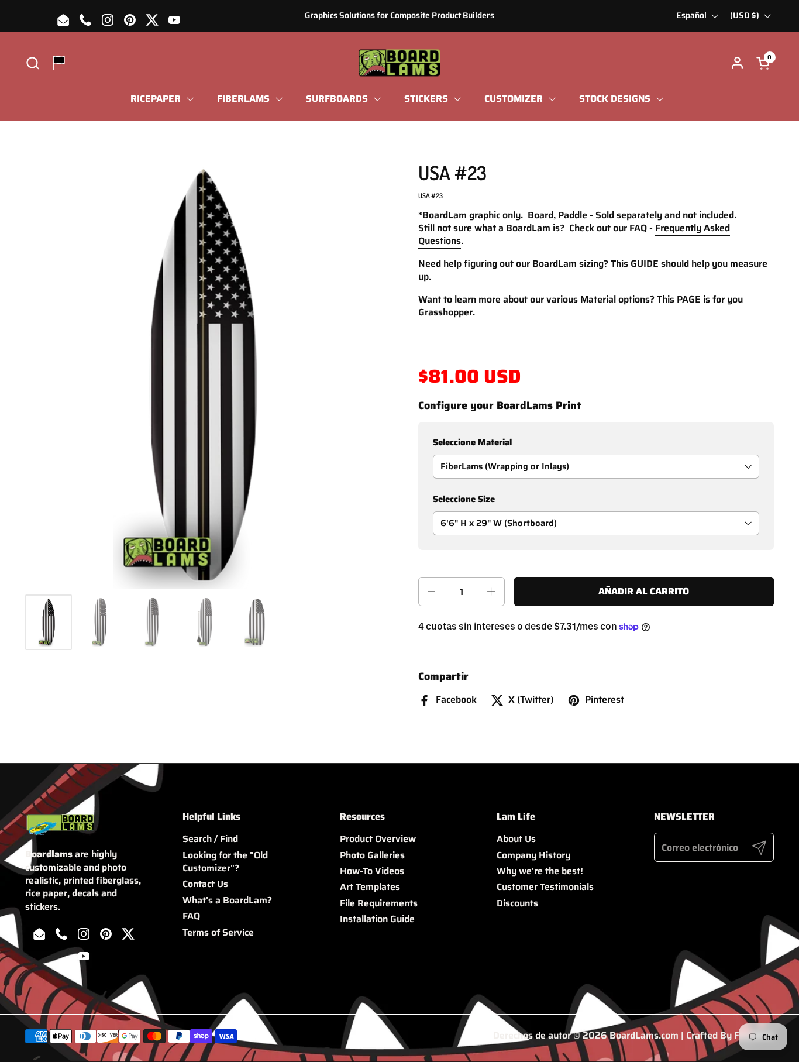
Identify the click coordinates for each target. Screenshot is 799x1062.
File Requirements (379, 903)
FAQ (191, 916)
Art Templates (370, 886)
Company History (533, 855)
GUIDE (645, 263)
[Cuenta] (737, 63)
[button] (32, 63)
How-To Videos (372, 871)
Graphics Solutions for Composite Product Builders (399, 15)
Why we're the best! (540, 871)
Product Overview (378, 838)
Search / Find (210, 838)
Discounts (517, 903)
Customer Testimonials (545, 886)
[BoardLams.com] (399, 63)
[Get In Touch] (58, 63)
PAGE (689, 299)
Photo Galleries (372, 855)
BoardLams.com (644, 1035)
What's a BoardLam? (227, 900)
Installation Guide (377, 919)
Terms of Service (218, 932)
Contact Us (205, 884)
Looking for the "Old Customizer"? (225, 861)
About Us (516, 838)
